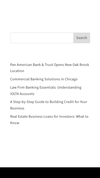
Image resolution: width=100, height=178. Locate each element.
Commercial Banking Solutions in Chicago (44, 79)
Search (81, 38)
